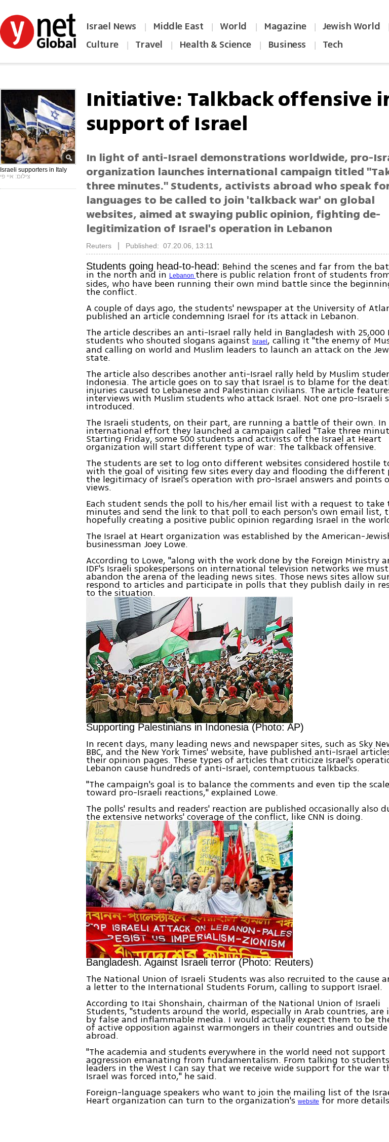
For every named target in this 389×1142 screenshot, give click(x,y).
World (234, 26)
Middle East (178, 26)
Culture (102, 44)
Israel (259, 341)
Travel (149, 44)
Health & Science (215, 44)
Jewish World (351, 26)
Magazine (285, 26)
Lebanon (182, 275)
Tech (333, 44)
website (308, 1101)
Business (287, 44)
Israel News (111, 26)
